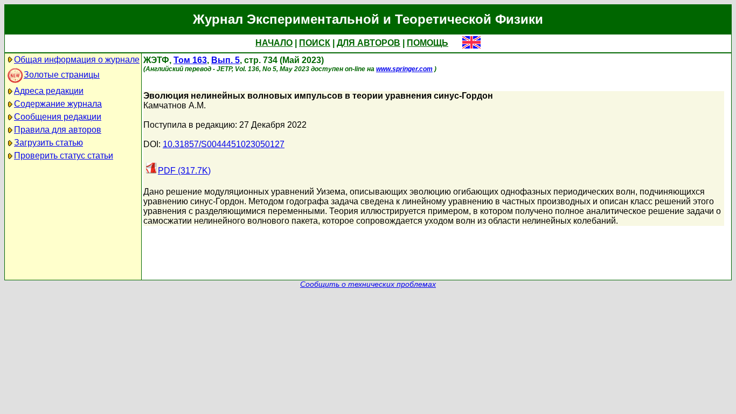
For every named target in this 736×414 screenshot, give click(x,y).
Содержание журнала (58, 103)
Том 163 (190, 60)
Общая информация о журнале (77, 59)
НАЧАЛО (274, 42)
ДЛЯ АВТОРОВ (368, 42)
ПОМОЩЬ (427, 42)
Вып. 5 (225, 60)
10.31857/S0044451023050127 (223, 144)
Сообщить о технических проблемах (368, 284)
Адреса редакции (49, 90)
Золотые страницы (62, 74)
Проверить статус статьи (63, 155)
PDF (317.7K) (184, 170)
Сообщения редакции (57, 116)
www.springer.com (404, 69)
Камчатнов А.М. (174, 105)
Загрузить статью (48, 142)
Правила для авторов (57, 129)
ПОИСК (314, 42)
